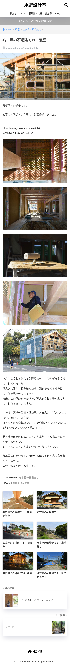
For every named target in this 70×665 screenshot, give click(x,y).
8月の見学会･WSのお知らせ (35, 20)
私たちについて (18, 13)
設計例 (48, 13)
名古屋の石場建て (29, 477)
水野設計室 (35, 5)
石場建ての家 (35, 13)
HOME (37, 651)
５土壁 (25, 482)
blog (57, 13)
